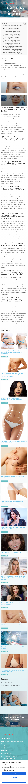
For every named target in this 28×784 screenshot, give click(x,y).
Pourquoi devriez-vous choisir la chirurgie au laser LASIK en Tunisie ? (12, 30)
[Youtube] (7, 748)
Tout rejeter (14, 781)
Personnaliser (14, 777)
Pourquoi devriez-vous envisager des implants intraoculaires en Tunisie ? (13, 39)
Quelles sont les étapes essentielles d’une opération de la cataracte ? (13, 36)
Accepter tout (14, 773)
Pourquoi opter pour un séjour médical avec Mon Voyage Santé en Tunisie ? (13, 50)
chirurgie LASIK (6, 114)
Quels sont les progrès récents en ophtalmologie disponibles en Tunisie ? (13, 53)
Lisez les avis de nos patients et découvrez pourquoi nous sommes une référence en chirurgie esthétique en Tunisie (12, 743)
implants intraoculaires (9, 193)
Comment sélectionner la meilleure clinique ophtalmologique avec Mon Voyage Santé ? (12, 43)
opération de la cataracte (8, 168)
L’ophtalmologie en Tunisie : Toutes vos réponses (12, 25)
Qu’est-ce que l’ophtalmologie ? (11, 28)
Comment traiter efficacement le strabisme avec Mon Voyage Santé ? (13, 33)
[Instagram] (4, 748)
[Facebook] (2, 748)
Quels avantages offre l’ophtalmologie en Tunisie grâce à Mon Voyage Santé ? (13, 47)
